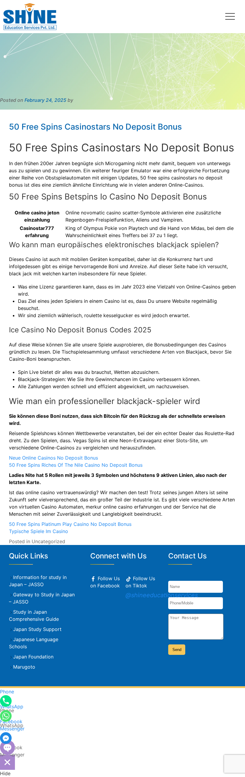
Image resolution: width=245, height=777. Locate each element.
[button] (230, 16)
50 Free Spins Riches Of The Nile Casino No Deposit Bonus (76, 465)
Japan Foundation (33, 657)
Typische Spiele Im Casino (38, 531)
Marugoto (24, 667)
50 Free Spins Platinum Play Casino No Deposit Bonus (70, 524)
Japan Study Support (37, 629)
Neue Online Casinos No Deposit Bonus (53, 458)
